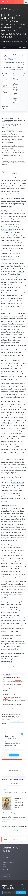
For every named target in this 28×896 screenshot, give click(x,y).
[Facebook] (6, 851)
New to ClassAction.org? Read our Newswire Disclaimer (15, 172)
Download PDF (21, 779)
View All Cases (6, 857)
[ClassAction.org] (11, 2)
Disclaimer (5, 872)
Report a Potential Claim (8, 862)
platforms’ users (6, 230)
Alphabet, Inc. (5, 76)
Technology (6, 108)
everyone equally (7, 524)
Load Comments (14, 830)
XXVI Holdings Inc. (5, 92)
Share (4, 47)
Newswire (5, 8)
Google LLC (5, 89)
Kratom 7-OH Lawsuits (15, 704)
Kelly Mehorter (7, 41)
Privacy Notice (6, 874)
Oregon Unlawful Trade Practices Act (15, 99)
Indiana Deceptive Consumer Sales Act (15, 85)
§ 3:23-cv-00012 (11, 59)
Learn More (4, 821)
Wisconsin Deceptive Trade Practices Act (15, 92)
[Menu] (26, 2)
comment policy (23, 826)
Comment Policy (7, 876)
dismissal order (10, 130)
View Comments (22, 47)
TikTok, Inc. (6, 83)
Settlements (6, 860)
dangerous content (7, 259)
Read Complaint (22, 54)
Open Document (14, 783)
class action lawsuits (13, 717)
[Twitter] (4, 851)
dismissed (11, 125)
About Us (5, 864)
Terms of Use (6, 869)
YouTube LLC (5, 80)
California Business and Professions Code (15, 78)
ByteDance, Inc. (6, 86)
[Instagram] (9, 851)
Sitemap (5, 866)
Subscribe (14, 754)
